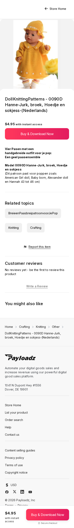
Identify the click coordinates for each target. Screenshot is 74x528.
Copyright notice (16, 472)
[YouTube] (30, 492)
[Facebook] (7, 492)
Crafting (35, 228)
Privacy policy (14, 457)
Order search (14, 420)
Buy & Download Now (37, 134)
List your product (16, 412)
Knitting (13, 228)
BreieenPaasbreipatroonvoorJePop (33, 213)
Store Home (58, 8)
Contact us (12, 434)
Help (8, 427)
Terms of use (14, 465)
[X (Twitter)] (14, 491)
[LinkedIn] (22, 492)
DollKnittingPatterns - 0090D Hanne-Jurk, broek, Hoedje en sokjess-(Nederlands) (33, 335)
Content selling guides (20, 450)
